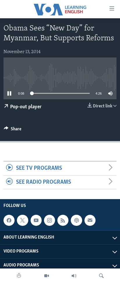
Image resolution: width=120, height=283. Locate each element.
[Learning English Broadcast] (74, 275)
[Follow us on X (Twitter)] (22, 220)
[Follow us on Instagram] (49, 220)
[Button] (12, 130)
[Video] (46, 275)
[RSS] (62, 220)
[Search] (101, 275)
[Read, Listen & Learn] (19, 275)
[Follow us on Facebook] (9, 220)
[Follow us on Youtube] (36, 220)
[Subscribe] (90, 220)
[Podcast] (76, 220)
